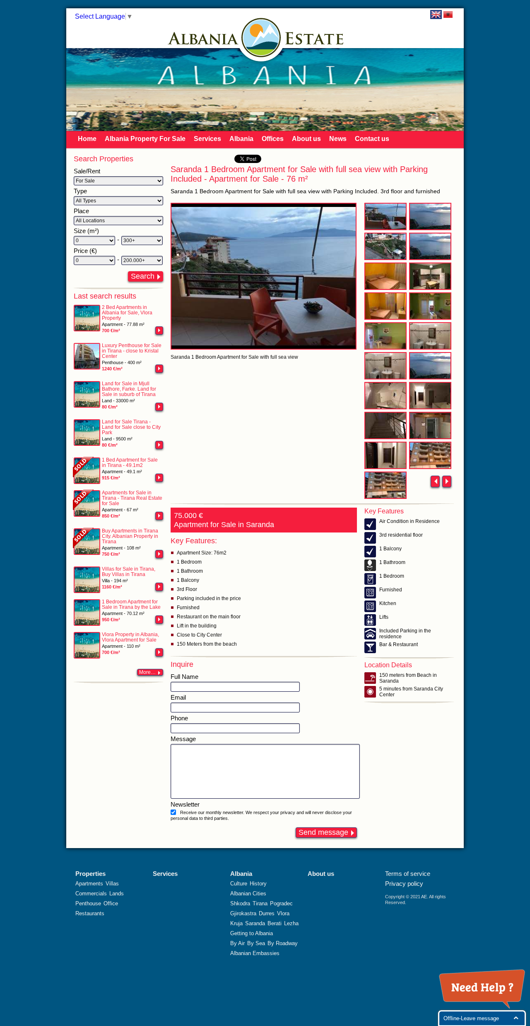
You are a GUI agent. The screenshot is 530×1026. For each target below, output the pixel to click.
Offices (273, 138)
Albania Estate (261, 37)
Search (142, 276)
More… (147, 672)
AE (424, 896)
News (338, 138)
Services (207, 138)
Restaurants (89, 913)
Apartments (89, 883)
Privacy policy (404, 883)
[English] (436, 14)
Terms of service (407, 873)
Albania (241, 138)
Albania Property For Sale (145, 138)
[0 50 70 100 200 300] (94, 240)
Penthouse (88, 903)
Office (111, 903)
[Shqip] (448, 14)
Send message (323, 832)
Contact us (372, 138)
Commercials (91, 893)
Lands (116, 893)
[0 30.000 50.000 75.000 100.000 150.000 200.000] (94, 260)
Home (87, 138)
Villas (112, 883)
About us (306, 138)
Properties (90, 873)
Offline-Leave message (471, 1018)
